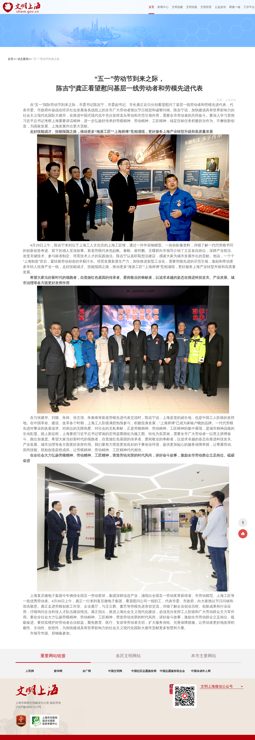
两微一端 (234, 7)
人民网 (30, 671)
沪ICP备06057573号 (28, 707)
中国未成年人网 (201, 671)
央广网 (86, 671)
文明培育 (206, 7)
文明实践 (191, 7)
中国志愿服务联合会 (172, 671)
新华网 (58, 671)
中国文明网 (115, 671)
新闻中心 (163, 7)
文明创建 (177, 7)
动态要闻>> (24, 59)
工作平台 (249, 7)
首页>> (12, 59)
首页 (151, 7)
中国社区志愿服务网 (143, 671)
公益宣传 (220, 7)
